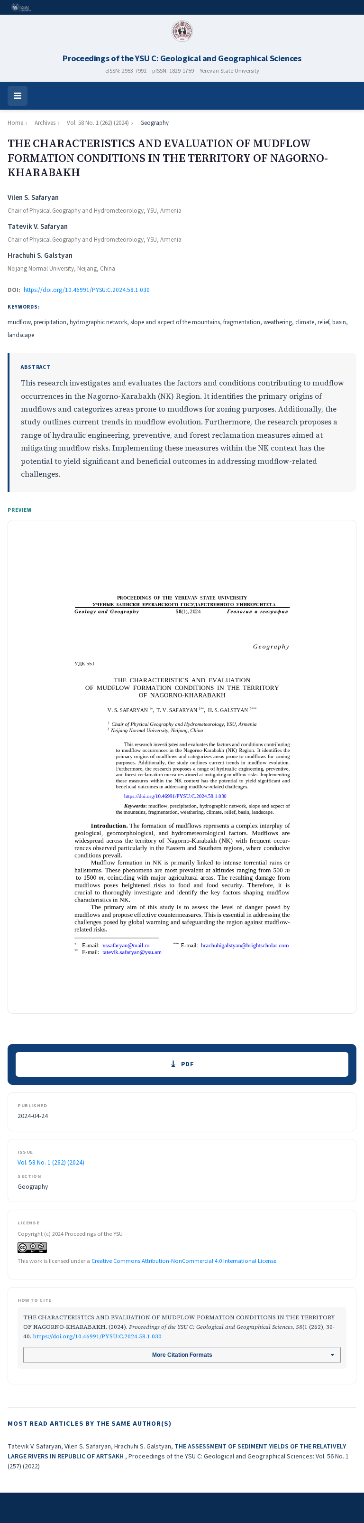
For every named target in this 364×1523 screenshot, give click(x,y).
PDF (187, 1064)
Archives (45, 123)
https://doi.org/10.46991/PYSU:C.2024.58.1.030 (87, 290)
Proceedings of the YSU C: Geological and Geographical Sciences (182, 58)
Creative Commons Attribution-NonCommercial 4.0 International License (183, 1261)
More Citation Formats (182, 1355)
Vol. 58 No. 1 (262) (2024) (98, 123)
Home (15, 123)
